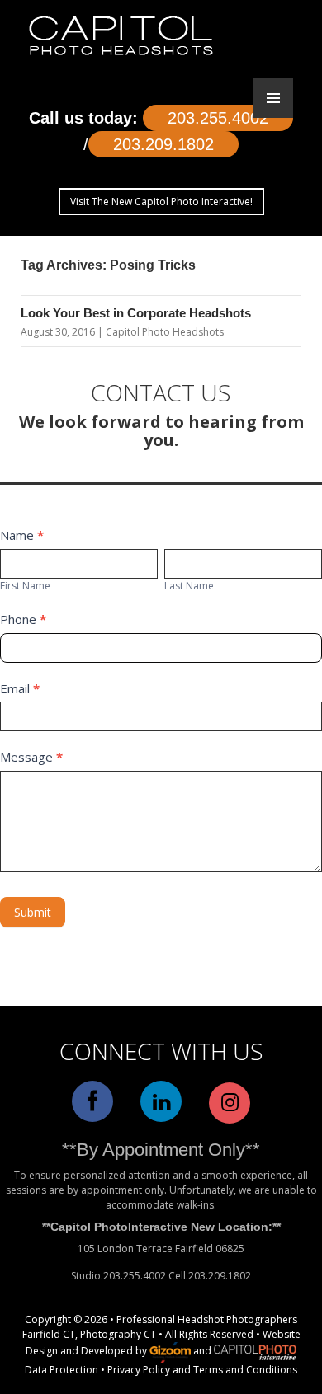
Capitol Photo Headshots (165, 332)
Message (31, 757)
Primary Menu (273, 98)
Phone (23, 619)
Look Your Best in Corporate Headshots (136, 313)
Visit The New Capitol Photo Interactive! (161, 202)
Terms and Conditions (245, 1370)
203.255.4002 (218, 118)
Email (20, 688)
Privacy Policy (138, 1370)
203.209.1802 (163, 144)
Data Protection (61, 1370)
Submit (32, 912)
